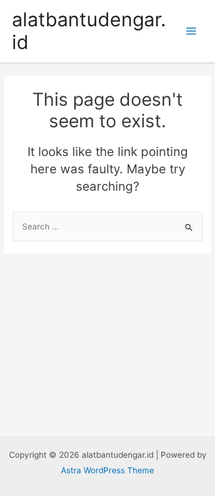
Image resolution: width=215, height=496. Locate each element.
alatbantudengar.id (89, 31)
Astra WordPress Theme (107, 470)
